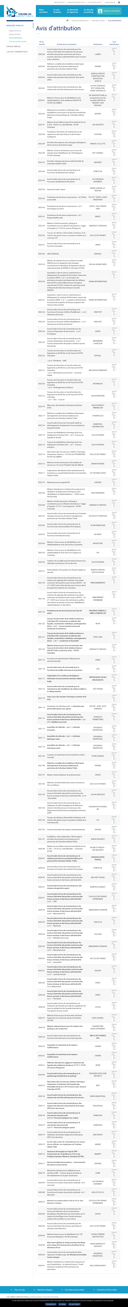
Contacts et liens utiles (107, 1290)
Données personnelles (74, 1290)
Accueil (67, 20)
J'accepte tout (51, 1304)
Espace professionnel (76, 2)
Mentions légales (44, 1290)
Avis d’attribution (115, 21)
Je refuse (62, 1304)
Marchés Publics (98, 21)
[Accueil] (20, 11)
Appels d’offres (14, 34)
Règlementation (15, 31)
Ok (119, 2)
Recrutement (59, 2)
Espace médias (13, 46)
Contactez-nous (94, 2)
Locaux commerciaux (17, 52)
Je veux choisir (74, 1304)
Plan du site (19, 1290)
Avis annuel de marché (17, 41)
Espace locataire (112, 11)
